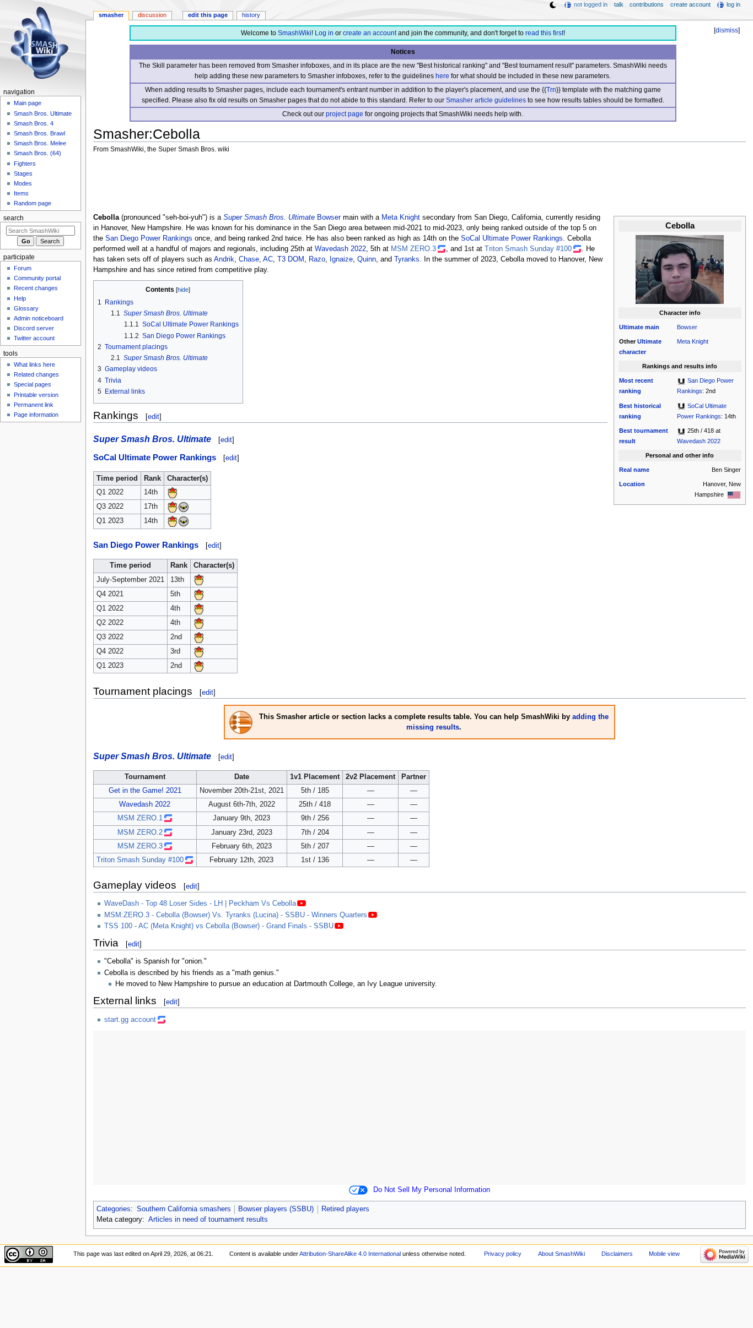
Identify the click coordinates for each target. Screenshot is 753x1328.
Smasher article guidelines (486, 100)
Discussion (152, 15)
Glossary (26, 308)
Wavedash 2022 (698, 441)
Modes (23, 183)
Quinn (366, 259)
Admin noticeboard (38, 318)
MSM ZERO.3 (413, 249)
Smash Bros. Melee (40, 143)
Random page (32, 203)
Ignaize (341, 259)
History (251, 15)
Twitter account (34, 338)
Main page (27, 103)
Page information (36, 414)
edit (153, 416)
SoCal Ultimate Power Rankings (512, 238)
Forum (22, 268)
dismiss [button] (727, 30)
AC (268, 259)
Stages (23, 173)
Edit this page (208, 15)
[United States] (734, 494)
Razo (317, 259)
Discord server (34, 328)
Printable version (36, 394)
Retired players (345, 1209)
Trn (551, 90)
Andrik (224, 259)
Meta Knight (692, 341)
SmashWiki (294, 33)
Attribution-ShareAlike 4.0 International (350, 1253)
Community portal (37, 278)
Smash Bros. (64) (37, 153)
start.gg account (130, 1020)
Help (20, 298)
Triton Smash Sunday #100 (528, 249)
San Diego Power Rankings (148, 238)
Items (21, 193)
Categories (113, 1209)
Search (13, 218)
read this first (544, 33)
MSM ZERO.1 (140, 818)
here (442, 76)
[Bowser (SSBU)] (172, 492)
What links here (34, 364)
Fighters (25, 163)
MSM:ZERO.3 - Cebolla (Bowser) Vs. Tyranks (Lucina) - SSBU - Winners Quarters (235, 915)
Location (632, 484)
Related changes (36, 374)
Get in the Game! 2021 (145, 790)
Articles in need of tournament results (208, 1219)
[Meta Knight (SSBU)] (183, 506)
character (632, 352)
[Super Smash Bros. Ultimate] (681, 380)
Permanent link (33, 404)
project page (344, 114)
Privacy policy (502, 1253)
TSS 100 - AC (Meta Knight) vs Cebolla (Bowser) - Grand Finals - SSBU (219, 926)
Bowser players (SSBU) (276, 1209)
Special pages (32, 384)
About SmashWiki (561, 1253)
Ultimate (631, 327)
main (652, 327)
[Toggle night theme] (553, 5)
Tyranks (406, 259)
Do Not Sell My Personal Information (431, 1190)
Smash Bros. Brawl (39, 133)
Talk (618, 4)
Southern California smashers (184, 1209)
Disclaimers (617, 1253)
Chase (249, 259)
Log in (324, 33)
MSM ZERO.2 (140, 832)
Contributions (647, 4)
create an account (369, 33)
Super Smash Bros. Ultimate (269, 217)
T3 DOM (290, 259)
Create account (690, 4)
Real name (634, 469)
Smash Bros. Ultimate (43, 113)
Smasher (111, 15)
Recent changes (36, 288)
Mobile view (664, 1253)
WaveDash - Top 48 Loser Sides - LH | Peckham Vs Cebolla (200, 903)
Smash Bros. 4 (33, 123)
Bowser (687, 327)
